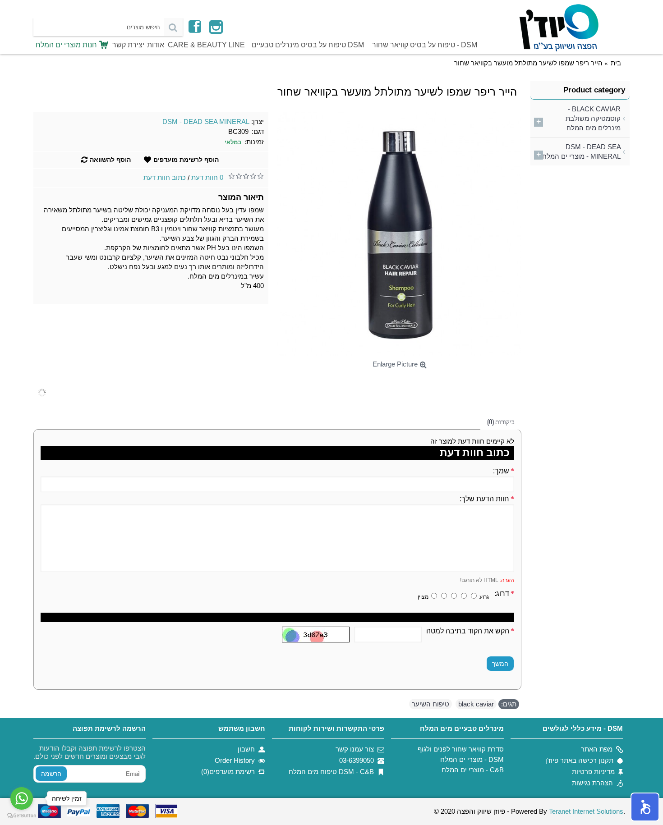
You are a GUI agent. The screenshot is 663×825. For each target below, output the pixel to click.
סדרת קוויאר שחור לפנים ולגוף (460, 749)
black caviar (476, 704)
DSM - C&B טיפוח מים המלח (331, 771)
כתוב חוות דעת (164, 177)
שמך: (501, 471)
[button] (644, 806)
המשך (500, 663)
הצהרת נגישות (592, 783)
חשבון (246, 749)
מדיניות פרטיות (593, 771)
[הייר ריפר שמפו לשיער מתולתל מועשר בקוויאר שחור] (399, 234)
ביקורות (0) (501, 421)
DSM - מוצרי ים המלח (471, 759)
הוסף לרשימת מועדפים (186, 159)
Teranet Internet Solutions (586, 811)
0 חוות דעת (207, 177)
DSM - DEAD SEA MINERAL (205, 121)
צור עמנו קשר (355, 749)
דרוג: (501, 593)
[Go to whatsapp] (21, 798)
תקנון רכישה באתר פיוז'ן (579, 760)
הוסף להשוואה (110, 159)
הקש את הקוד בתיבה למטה (467, 631)
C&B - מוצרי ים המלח (472, 770)
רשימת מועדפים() (228, 771)
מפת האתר (596, 749)
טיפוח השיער (430, 704)
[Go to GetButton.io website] (21, 816)
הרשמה (51, 773)
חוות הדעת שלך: (484, 499)
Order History (235, 760)
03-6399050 (356, 760)
